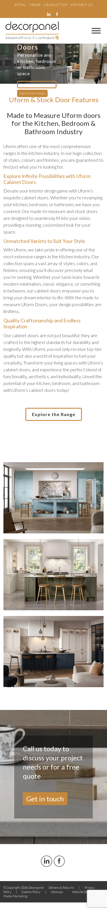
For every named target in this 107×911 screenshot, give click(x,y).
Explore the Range (32, 93)
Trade (35, 5)
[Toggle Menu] (96, 30)
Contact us (82, 5)
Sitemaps (57, 892)
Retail (21, 5)
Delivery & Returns (61, 887)
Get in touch (45, 799)
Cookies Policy (31, 892)
